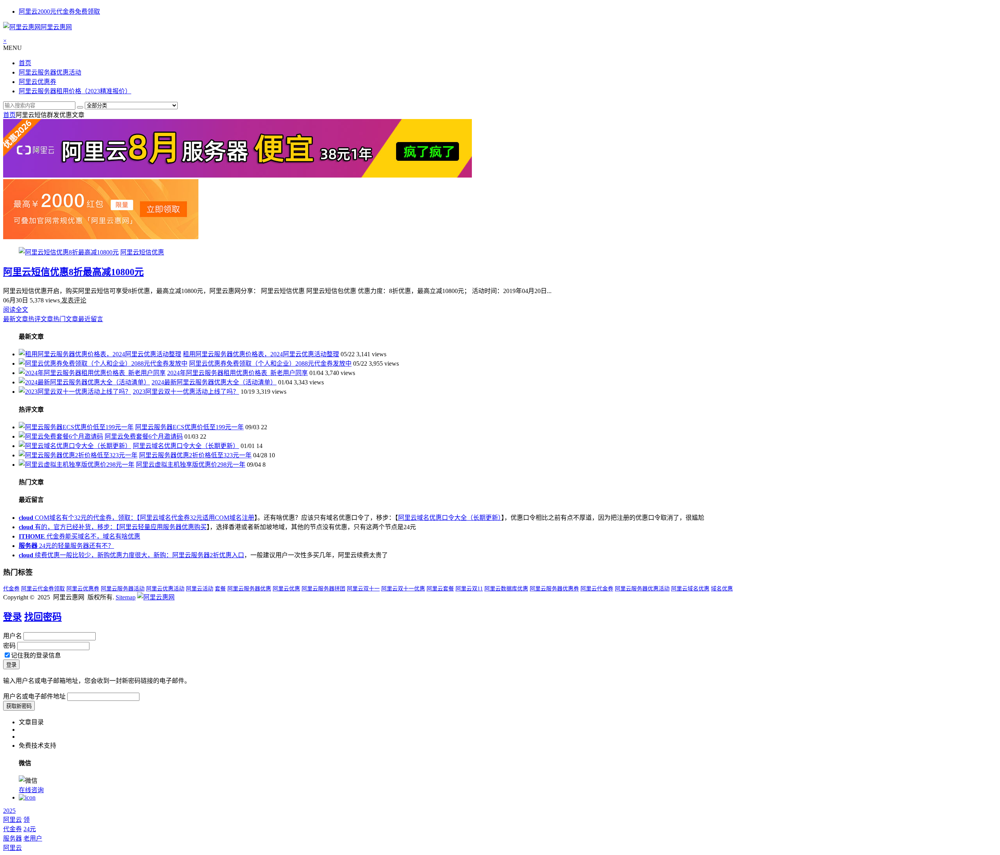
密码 (9, 645)
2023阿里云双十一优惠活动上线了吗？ (186, 391)
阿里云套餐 (440, 589)
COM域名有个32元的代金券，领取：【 (79, 517)
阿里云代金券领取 (43, 589)
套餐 (220, 589)
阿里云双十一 (363, 589)
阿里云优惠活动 (165, 589)
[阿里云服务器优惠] (237, 175)
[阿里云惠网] (156, 597)
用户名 (12, 636)
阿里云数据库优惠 (506, 589)
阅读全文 (15, 309)
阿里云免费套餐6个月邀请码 (144, 436)
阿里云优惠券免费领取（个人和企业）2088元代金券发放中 (270, 363)
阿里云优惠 (286, 589)
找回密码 (43, 617)
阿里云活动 (199, 589)
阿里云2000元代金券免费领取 (59, 11)
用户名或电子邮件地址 (34, 696)
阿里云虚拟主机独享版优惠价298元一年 (190, 464)
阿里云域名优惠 (690, 589)
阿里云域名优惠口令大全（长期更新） (186, 446)
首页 (25, 63)
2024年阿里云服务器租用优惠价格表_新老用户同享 (237, 373)
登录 (12, 617)
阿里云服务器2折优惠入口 (208, 555)
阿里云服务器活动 (123, 589)
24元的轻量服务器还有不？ (66, 545)
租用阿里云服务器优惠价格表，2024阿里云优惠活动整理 (261, 354)
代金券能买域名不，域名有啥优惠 (79, 536)
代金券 (11, 589)
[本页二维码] (27, 797)
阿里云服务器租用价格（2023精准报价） (75, 91)
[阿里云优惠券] (100, 237)
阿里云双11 (469, 589)
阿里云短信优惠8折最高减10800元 (73, 272)
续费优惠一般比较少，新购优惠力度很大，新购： (95, 555)
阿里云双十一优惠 (403, 589)
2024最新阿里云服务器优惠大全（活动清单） (214, 382)
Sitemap (126, 597)
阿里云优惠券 (37, 81)
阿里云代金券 (596, 589)
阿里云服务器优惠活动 (50, 72)
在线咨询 (31, 790)
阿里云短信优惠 (142, 252)
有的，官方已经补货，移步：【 (69, 527)
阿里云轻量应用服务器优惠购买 (163, 527)
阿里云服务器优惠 (249, 589)
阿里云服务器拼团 (323, 589)
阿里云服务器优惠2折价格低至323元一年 (195, 455)
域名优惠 (722, 589)
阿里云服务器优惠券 (554, 589)
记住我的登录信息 (36, 655)
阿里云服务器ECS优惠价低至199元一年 (189, 427)
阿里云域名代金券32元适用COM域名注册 (197, 517)
